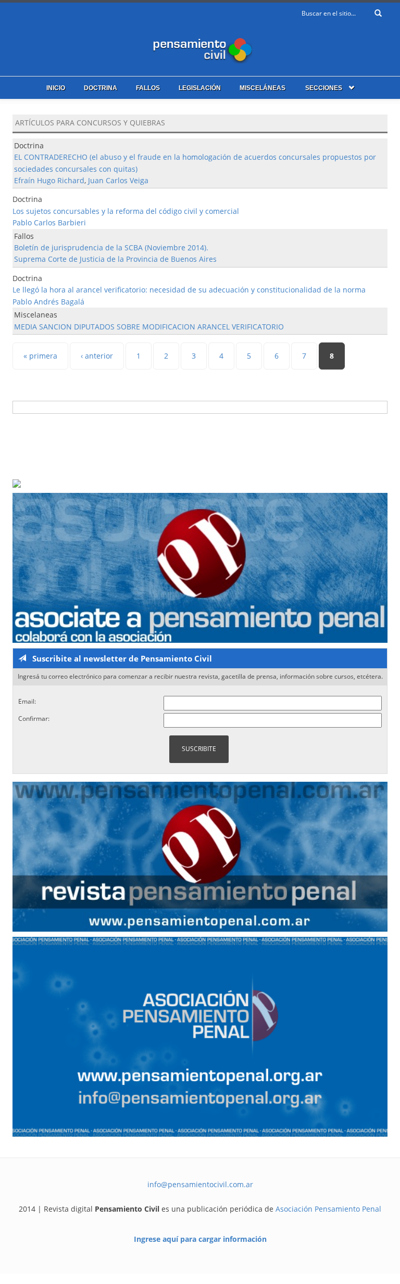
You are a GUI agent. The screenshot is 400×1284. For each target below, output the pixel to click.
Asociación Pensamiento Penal (328, 1209)
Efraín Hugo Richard (49, 180)
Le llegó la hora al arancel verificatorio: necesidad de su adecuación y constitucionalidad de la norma (189, 290)
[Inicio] (200, 48)
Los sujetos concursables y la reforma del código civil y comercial (125, 211)
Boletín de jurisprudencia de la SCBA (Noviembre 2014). (111, 247)
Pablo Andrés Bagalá (48, 302)
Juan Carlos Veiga (118, 180)
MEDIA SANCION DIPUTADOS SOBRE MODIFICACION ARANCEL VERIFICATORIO (149, 327)
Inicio (55, 88)
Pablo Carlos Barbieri (49, 222)
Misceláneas (262, 88)
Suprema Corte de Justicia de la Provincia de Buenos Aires (115, 259)
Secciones (323, 88)
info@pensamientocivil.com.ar (200, 1184)
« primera (40, 356)
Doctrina (100, 88)
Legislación (200, 88)
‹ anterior (97, 356)
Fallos (148, 88)
